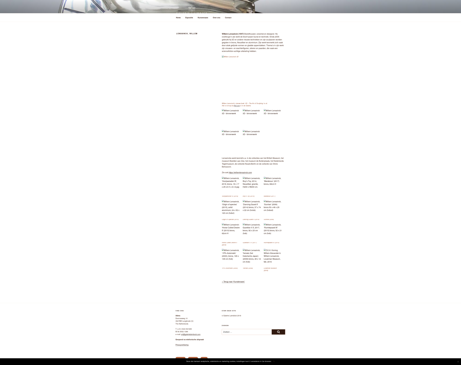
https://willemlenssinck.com (240, 172)
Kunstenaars (203, 17)
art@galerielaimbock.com (190, 334)
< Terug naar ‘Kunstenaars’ (233, 281)
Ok (274, 361)
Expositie (189, 17)
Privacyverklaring (182, 345)
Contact (228, 17)
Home (178, 17)
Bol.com (237, 105)
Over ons (216, 17)
